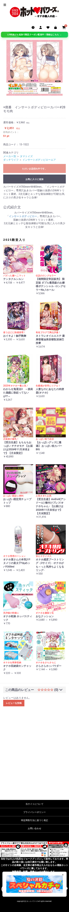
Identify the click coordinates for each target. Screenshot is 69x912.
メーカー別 (9, 156)
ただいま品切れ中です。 (34, 168)
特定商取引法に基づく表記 (34, 820)
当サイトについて (34, 804)
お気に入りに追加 (34, 179)
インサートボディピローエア (39, 159)
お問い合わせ (34, 828)
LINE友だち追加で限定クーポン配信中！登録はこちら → (34, 34)
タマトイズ (26, 156)
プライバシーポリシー (34, 812)
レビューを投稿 (14, 703)
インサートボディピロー (23, 216)
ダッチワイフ (11, 159)
